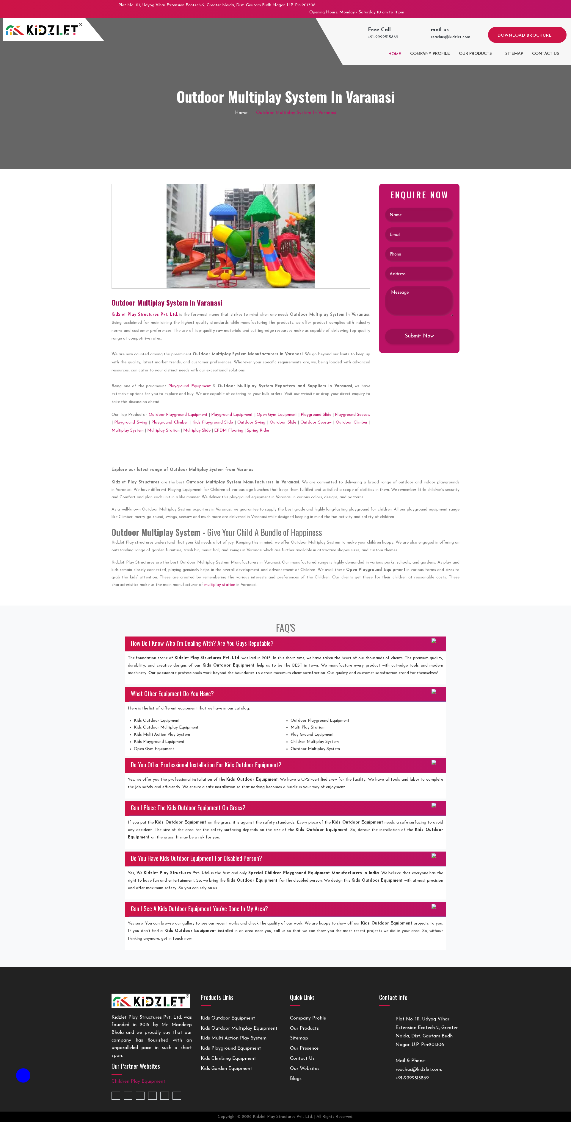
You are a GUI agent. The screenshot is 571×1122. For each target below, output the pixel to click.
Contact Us (302, 1058)
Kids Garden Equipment (226, 1068)
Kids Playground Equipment (231, 1048)
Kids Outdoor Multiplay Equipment (239, 1028)
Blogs (296, 1078)
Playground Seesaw (352, 415)
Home (394, 54)
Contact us (545, 54)
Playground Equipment (189, 386)
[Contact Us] (23, 1078)
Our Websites (304, 1068)
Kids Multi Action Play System (233, 1038)
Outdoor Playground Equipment (178, 415)
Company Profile (430, 54)
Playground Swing (130, 422)
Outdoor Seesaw (315, 422)
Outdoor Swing (251, 422)
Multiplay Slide (197, 430)
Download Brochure (525, 35)
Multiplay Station (163, 430)
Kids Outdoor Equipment (228, 1018)
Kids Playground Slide (212, 422)
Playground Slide (316, 415)
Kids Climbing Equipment (228, 1058)
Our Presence (304, 1048)
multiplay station (219, 585)
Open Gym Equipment (277, 415)
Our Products (475, 54)
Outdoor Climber (351, 422)
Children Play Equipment (138, 1081)
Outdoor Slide (283, 422)
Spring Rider (258, 430)
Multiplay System (128, 430)
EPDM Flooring (228, 430)
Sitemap (514, 54)
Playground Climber (169, 422)
